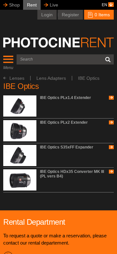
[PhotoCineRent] (58, 42)
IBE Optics (88, 78)
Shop (14, 4)
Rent (32, 4)
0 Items (101, 14)
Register (70, 14)
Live (54, 4)
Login (47, 14)
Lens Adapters (51, 78)
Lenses (16, 78)
